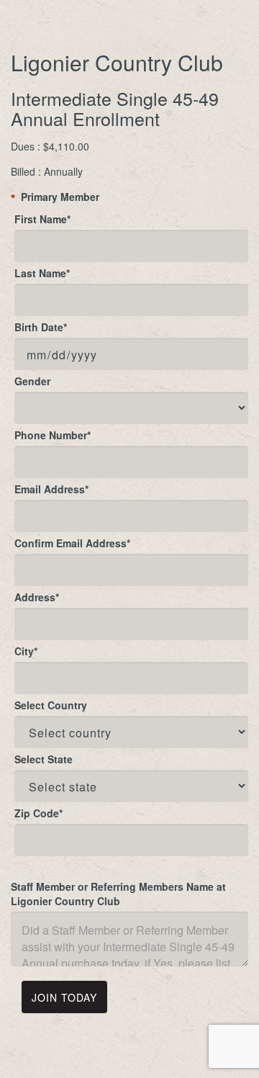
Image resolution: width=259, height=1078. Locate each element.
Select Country (50, 705)
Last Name (42, 273)
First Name (42, 219)
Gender (32, 381)
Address (36, 597)
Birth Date (40, 327)
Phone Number (52, 435)
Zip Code (38, 813)
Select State (43, 759)
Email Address (51, 489)
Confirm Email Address (72, 543)
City (25, 651)
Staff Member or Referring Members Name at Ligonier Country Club (118, 893)
